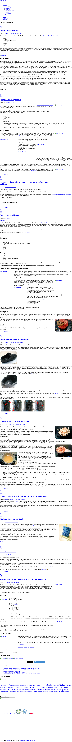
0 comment (5, 207)
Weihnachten (66, 691)
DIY (6, 187)
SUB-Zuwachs (36, 691)
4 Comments (5, 544)
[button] (0, 3)
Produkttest (17, 424)
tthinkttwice (8, 740)
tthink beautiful (43, 691)
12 (31, 647)
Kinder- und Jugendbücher (14, 689)
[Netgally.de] (19, 713)
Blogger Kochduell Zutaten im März (51, 35)
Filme (19, 687)
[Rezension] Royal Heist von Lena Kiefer (12, 671)
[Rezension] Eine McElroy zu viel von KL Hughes (14, 672)
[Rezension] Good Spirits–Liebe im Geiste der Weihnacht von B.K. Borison (20, 669)
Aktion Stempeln (15, 685)
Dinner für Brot (48, 566)
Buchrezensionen (6, 8)
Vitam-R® (15, 604)
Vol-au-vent (27, 232)
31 (0, 25)
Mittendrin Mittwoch (49, 689)
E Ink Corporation (35, 525)
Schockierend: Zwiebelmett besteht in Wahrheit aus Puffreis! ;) (23, 579)
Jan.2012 (1, 211)
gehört (33, 687)
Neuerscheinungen (4, 691)
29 (0, 94)
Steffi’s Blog (57, 393)
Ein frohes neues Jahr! (8, 552)
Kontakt (4, 15)
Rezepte (4, 14)
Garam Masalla (33, 170)
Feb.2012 (1, 96)
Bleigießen (27, 566)
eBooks (7, 12)
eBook (69, 685)
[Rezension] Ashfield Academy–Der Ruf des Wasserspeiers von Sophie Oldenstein (21, 668)
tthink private (48, 691)
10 (28, 647)
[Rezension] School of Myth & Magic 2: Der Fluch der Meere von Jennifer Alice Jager (22, 673)
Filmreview (22, 687)
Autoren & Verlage (7, 7)
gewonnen (62, 687)
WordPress (22, 740)
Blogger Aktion (8, 33)
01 (0, 546)
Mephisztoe (15, 33)
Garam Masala (22, 135)
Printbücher (8, 13)
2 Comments (5, 91)
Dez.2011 (1, 576)
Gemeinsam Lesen (46, 687)
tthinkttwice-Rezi (54, 691)
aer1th (6, 554)
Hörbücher (8, 9)
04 (0, 513)
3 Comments (5, 174)
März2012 (1, 27)
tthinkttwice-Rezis (10, 10)
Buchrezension (53, 685)
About (4, 17)
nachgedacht (65, 689)
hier (32, 373)
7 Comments (5, 331)
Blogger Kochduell (45, 222)
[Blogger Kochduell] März (9, 30)
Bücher (62, 685)
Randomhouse (26, 691)
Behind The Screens (23, 685)
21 (0, 490)
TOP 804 (16, 501)
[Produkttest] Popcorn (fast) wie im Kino (15, 421)
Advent (5, 685)
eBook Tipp (2, 687)
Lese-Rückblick (35, 689)
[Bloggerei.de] (30, 713)
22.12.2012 (43, 569)
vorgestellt (20, 342)
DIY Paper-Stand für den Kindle (11, 519)
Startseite (5, 5)
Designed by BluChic (30, 740)
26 (0, 415)
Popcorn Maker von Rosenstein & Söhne (35, 439)
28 (0, 334)
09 (0, 176)
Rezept (19, 33)
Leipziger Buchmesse (26, 689)
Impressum (5, 18)
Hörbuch (66, 687)
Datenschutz (5, 19)
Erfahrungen (11, 687)
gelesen (38, 687)
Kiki (5, 689)
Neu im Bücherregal (14, 691)
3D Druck (2, 685)
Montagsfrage (57, 689)
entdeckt (6, 687)
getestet (6, 424)
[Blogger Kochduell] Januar (10, 215)
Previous (20, 647)
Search (15, 652)
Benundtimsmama (31, 685)
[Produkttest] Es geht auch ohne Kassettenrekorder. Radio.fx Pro (23, 496)
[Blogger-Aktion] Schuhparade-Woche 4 (14, 339)
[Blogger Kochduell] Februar (10, 100)
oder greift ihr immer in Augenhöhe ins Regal (61, 194)
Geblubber (28, 687)
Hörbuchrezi (2, 689)
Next (33, 647)
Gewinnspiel (56, 687)
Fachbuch (16, 687)
